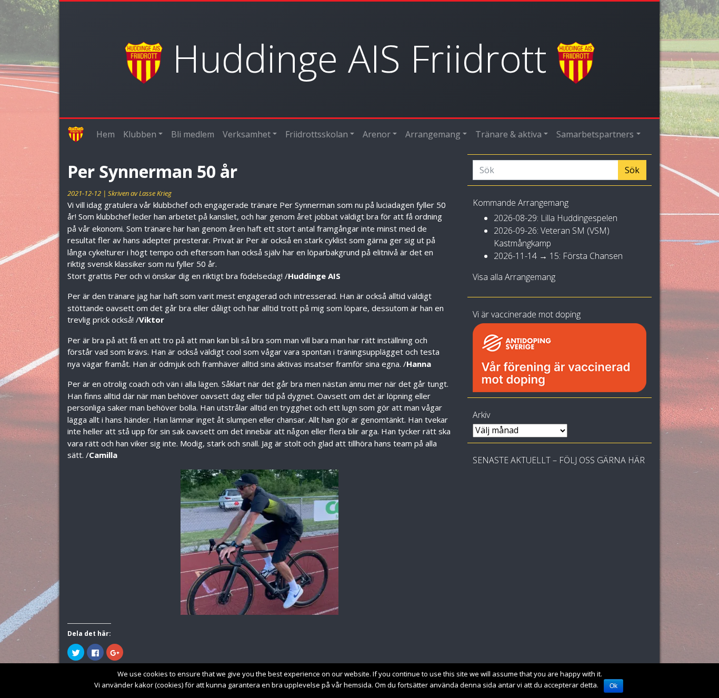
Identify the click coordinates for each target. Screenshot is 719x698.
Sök (632, 170)
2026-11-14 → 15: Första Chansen (558, 256)
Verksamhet (247, 134)
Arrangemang (433, 134)
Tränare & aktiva (508, 134)
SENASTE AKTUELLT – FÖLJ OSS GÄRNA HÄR (559, 460)
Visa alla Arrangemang (514, 277)
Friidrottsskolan (316, 134)
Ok (613, 686)
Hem (105, 134)
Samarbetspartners (595, 134)
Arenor (377, 134)
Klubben (139, 134)
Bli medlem (192, 134)
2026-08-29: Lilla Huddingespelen (555, 218)
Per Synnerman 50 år (152, 171)
